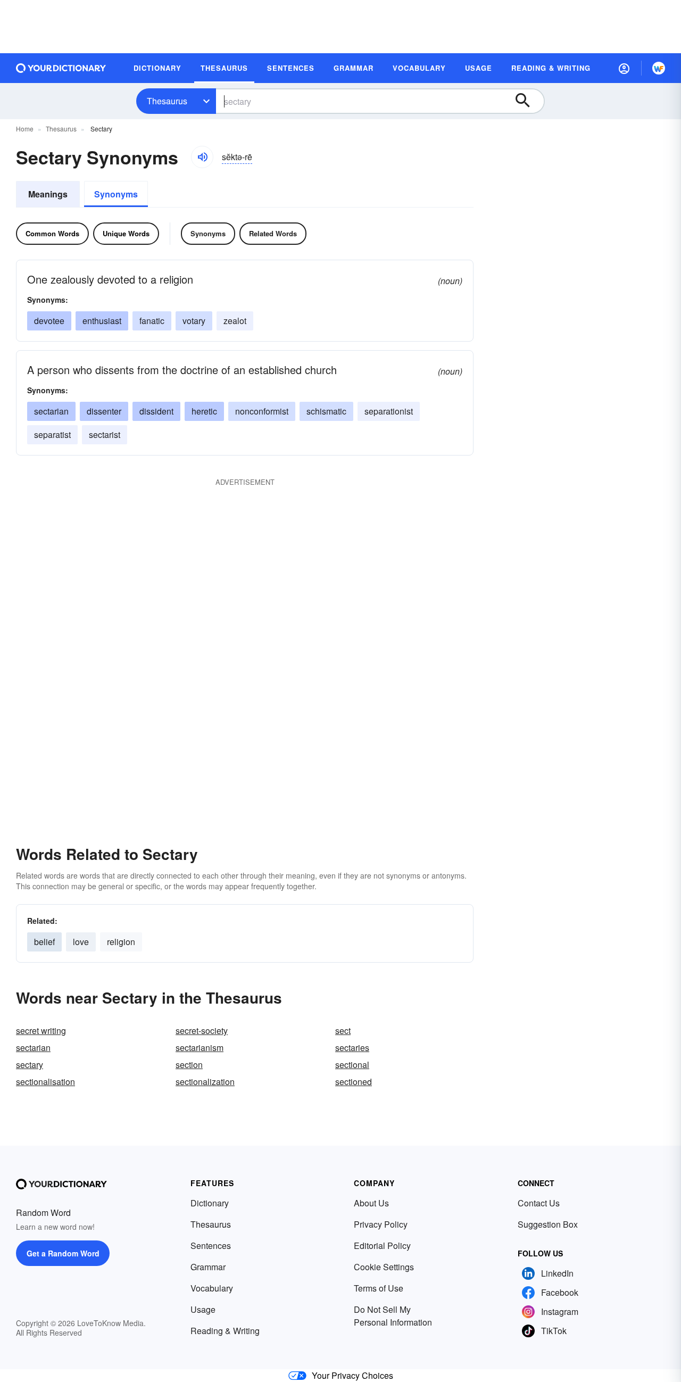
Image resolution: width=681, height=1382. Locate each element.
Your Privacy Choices (352, 1375)
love (81, 942)
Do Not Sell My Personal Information (393, 1315)
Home (25, 128)
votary (193, 321)
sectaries (352, 1047)
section (189, 1064)
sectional (352, 1064)
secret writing (41, 1030)
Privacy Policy (381, 1224)
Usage (202, 1309)
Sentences (210, 1245)
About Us (371, 1203)
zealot (234, 321)
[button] (624, 68)
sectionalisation (45, 1081)
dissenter (104, 411)
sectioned (353, 1081)
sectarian (51, 411)
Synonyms (116, 194)
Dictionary (209, 1203)
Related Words (273, 233)
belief (44, 942)
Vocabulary (211, 1288)
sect (343, 1030)
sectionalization (205, 1081)
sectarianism (199, 1047)
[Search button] (528, 101)
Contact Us (539, 1203)
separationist (388, 411)
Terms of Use (378, 1288)
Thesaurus (167, 101)
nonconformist (261, 411)
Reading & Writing (225, 1331)
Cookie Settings (384, 1267)
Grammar (208, 1267)
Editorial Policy (382, 1245)
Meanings (48, 194)
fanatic (151, 321)
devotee (49, 321)
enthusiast (101, 321)
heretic (204, 411)
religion (121, 942)
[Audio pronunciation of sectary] (202, 157)
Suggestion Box (548, 1224)
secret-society (202, 1030)
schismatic (326, 411)
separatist (52, 434)
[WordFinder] (658, 68)
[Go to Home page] (61, 68)
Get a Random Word (63, 1253)
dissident (156, 411)
